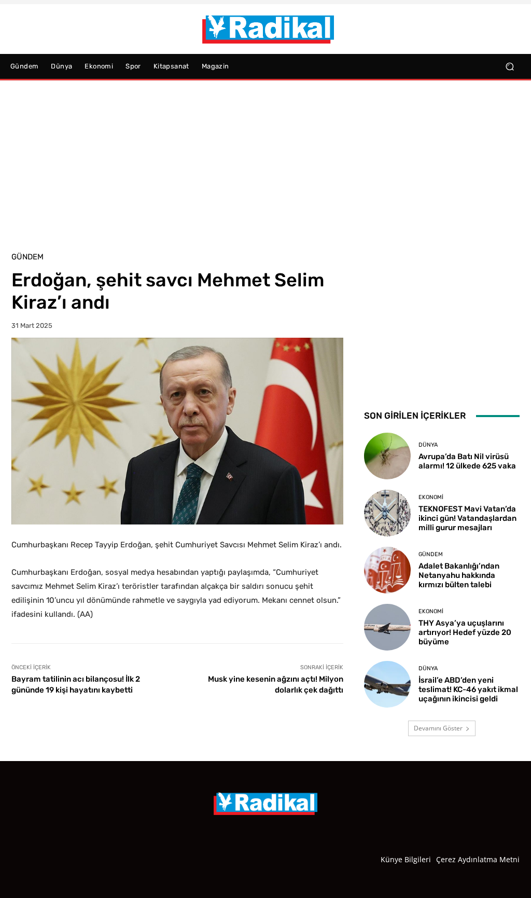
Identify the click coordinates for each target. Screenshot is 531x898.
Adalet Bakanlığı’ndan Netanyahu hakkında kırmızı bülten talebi (458, 575)
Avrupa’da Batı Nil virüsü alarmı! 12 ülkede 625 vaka (467, 461)
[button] (509, 66)
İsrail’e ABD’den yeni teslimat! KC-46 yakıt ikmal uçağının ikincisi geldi (468, 689)
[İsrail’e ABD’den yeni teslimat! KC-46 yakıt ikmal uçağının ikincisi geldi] (387, 684)
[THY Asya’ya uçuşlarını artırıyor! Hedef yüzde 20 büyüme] (387, 627)
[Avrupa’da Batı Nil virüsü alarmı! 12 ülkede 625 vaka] (387, 456)
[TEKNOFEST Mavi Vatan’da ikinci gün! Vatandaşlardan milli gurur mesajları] (387, 513)
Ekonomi (430, 497)
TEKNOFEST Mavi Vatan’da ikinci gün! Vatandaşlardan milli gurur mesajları (467, 518)
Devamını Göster (438, 728)
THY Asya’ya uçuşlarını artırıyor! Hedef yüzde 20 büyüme (464, 632)
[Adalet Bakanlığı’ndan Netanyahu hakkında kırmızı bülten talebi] (387, 570)
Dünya (428, 445)
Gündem (27, 257)
